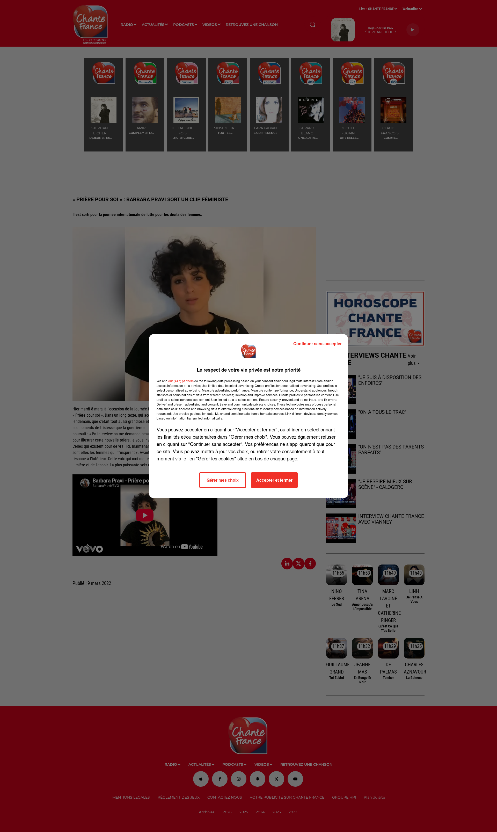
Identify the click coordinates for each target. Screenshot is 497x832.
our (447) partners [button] (181, 381)
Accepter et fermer (274, 480)
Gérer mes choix (223, 480)
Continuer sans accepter (317, 343)
